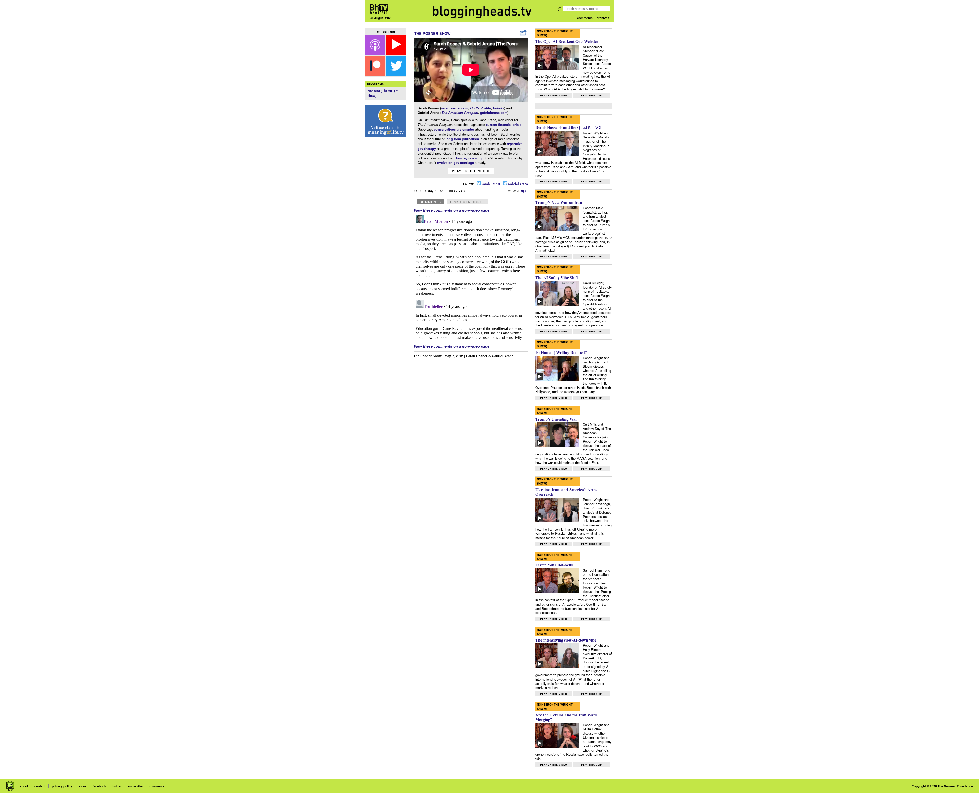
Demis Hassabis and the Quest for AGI (568, 127)
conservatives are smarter (454, 129)
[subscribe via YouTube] (396, 53)
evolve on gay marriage (455, 162)
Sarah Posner (490, 183)
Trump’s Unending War (556, 419)
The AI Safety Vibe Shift (556, 277)
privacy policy (62, 786)
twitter (117, 786)
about (24, 786)
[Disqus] (471, 276)
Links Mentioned (467, 202)
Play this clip (591, 95)
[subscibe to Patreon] (375, 74)
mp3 (523, 190)
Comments (430, 202)
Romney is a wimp (469, 158)
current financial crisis (503, 124)
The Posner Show (432, 33)
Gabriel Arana (517, 183)
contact (39, 786)
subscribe (135, 786)
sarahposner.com (454, 108)
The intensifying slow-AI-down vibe (565, 640)
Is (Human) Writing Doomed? (561, 352)
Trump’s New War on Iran (558, 202)
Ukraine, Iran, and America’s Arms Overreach (566, 492)
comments (585, 18)
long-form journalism (462, 139)
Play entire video (471, 170)
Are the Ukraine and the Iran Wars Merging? (566, 717)
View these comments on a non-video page (452, 210)
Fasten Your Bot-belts (554, 565)
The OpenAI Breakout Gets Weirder (566, 41)
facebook (99, 786)
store (82, 786)
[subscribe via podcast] (375, 53)
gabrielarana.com (493, 112)
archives (603, 18)
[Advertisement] (385, 219)
